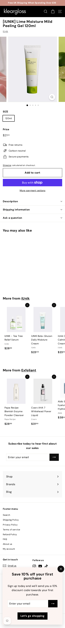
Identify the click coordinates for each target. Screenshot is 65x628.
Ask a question (12, 218)
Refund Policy (10, 534)
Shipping (7, 165)
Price (6, 129)
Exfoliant (28, 370)
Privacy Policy (10, 524)
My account (9, 548)
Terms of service (11, 529)
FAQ (5, 539)
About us (7, 544)
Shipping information (16, 209)
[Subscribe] (53, 604)
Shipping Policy (11, 519)
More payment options (32, 190)
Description (10, 201)
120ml (8, 118)
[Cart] (53, 11)
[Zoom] (52, 97)
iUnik (25, 298)
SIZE (5, 111)
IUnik (5, 31)
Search (6, 515)
